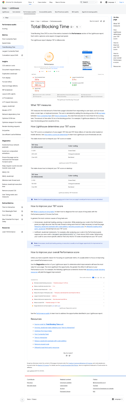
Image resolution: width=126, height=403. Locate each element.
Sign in (121, 2)
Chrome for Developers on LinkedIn (103, 388)
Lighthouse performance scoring (52, 199)
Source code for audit (48, 324)
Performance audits (29, 12)
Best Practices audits (62, 12)
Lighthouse (14, 8)
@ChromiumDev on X (99, 382)
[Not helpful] (103, 21)
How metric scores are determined (56, 135)
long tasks (101, 113)
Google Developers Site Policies (69, 365)
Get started (16, 12)
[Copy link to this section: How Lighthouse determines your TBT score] (77, 127)
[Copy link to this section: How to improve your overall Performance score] (81, 252)
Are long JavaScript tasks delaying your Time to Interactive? (54, 328)
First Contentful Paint (44, 116)
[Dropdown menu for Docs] (34, 2)
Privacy (34, 399)
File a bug (30, 382)
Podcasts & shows (65, 391)
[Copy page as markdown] (77, 26)
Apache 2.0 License (43, 365)
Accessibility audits (45, 12)
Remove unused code (41, 344)
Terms (29, 399)
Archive (62, 388)
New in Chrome (60, 2)
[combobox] (88, 2)
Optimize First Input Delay (43, 331)
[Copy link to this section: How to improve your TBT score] (65, 206)
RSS (94, 391)
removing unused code (76, 227)
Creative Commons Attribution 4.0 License (80, 363)
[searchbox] (12, 17)
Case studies (42, 2)
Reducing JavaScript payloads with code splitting (51, 227)
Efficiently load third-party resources (46, 348)
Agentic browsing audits (89, 12)
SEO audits (75, 12)
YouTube (95, 385)
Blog (51, 2)
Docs (30, 2)
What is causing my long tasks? (44, 212)
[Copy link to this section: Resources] (43, 319)
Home (32, 21)
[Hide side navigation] (22, 400)
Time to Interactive (61, 116)
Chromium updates (65, 382)
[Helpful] (101, 21)
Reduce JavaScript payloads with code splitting (50, 341)
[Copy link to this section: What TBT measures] (53, 105)
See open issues (31, 385)
